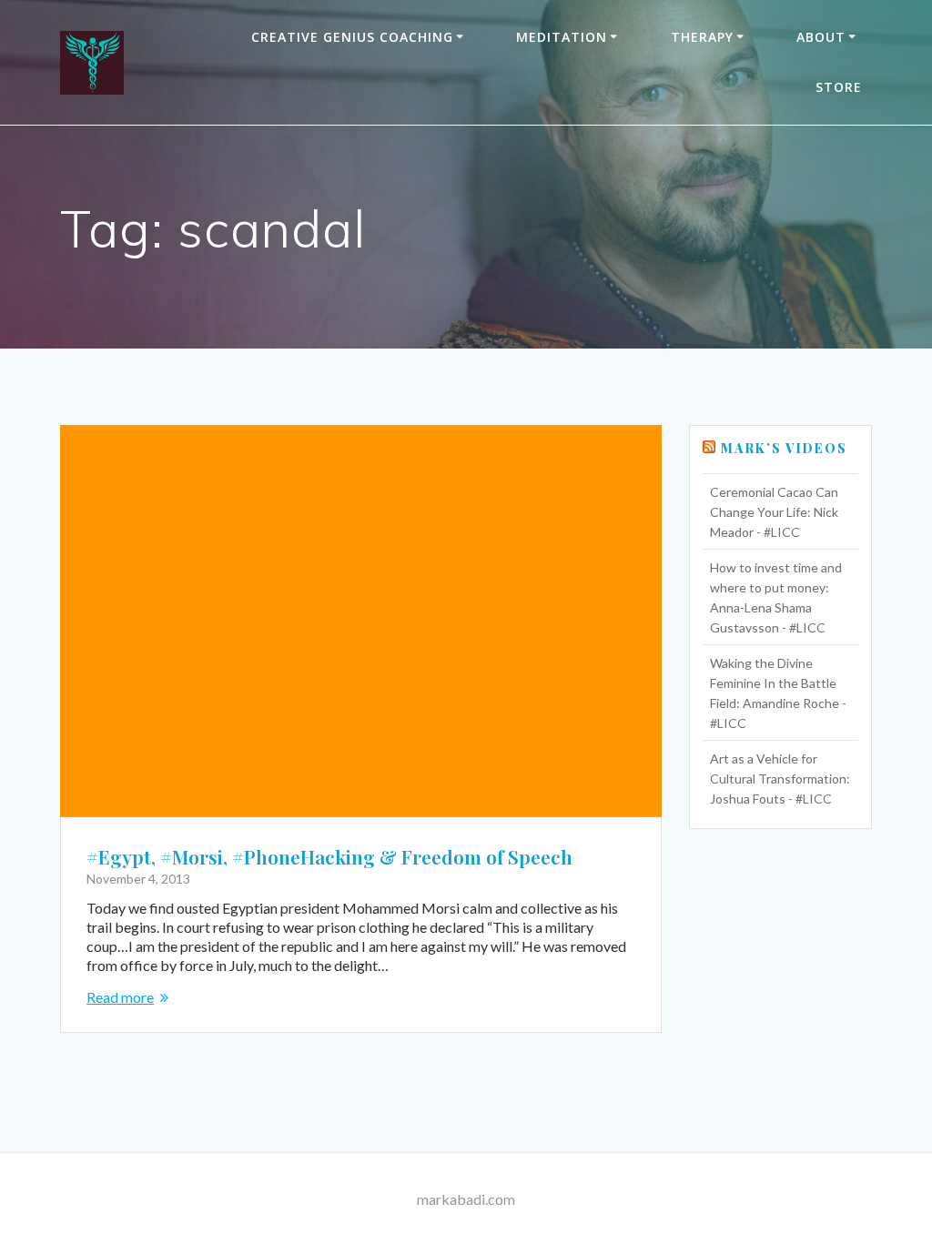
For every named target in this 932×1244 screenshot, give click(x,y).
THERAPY (702, 37)
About (821, 37)
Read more (120, 997)
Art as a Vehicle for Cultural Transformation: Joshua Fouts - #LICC (780, 778)
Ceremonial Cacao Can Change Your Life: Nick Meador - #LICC (774, 512)
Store (839, 87)
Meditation (561, 37)
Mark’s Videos (784, 448)
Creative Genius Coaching (352, 37)
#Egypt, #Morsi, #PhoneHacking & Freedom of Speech (329, 856)
